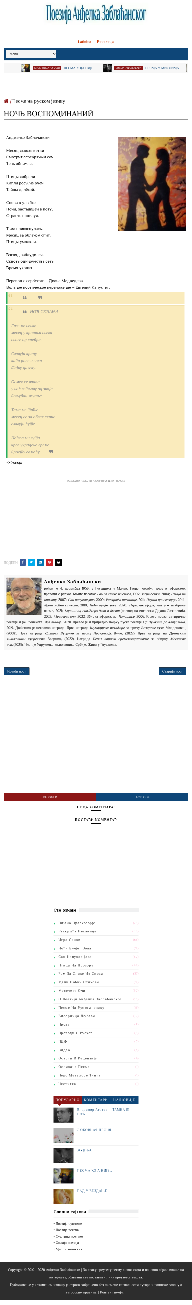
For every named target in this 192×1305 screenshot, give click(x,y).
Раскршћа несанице (77, 931)
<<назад (14, 462)
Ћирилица (105, 42)
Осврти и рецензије (77, 1058)
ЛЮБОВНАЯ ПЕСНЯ (94, 1130)
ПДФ (62, 1041)
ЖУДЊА (84, 1150)
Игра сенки (69, 940)
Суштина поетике (69, 1236)
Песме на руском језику (38, 101)
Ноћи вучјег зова (75, 948)
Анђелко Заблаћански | (64, 1270)
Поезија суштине (69, 1224)
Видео (64, 1050)
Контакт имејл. (112, 1292)
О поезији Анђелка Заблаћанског (90, 999)
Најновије (124, 1100)
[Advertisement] (96, 84)
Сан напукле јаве (75, 957)
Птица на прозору (76, 965)
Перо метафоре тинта (79, 1075)
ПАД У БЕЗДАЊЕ (92, 1191)
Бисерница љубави (33, 67)
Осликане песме (74, 1067)
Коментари (96, 1100)
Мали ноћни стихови (78, 982)
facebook (142, 797)
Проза (64, 1024)
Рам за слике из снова (80, 973)
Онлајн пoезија (67, 1243)
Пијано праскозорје (77, 923)
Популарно (68, 1100)
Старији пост (172, 671)
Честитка (67, 1084)
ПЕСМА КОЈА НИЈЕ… (66, 68)
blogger (50, 797)
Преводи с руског (75, 1033)
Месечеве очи (72, 991)
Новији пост (16, 671)
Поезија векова (67, 1230)
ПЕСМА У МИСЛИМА (148, 68)
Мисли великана (69, 1249)
